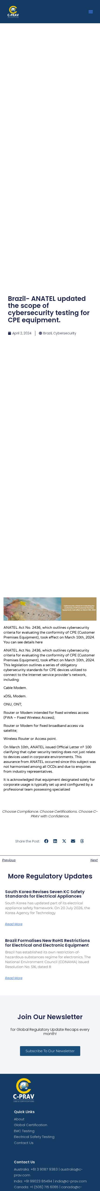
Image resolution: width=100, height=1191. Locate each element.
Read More (14, 924)
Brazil (47, 333)
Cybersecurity (64, 333)
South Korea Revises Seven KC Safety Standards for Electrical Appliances (45, 894)
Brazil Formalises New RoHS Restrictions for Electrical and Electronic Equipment (47, 943)
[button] (90, 11)
